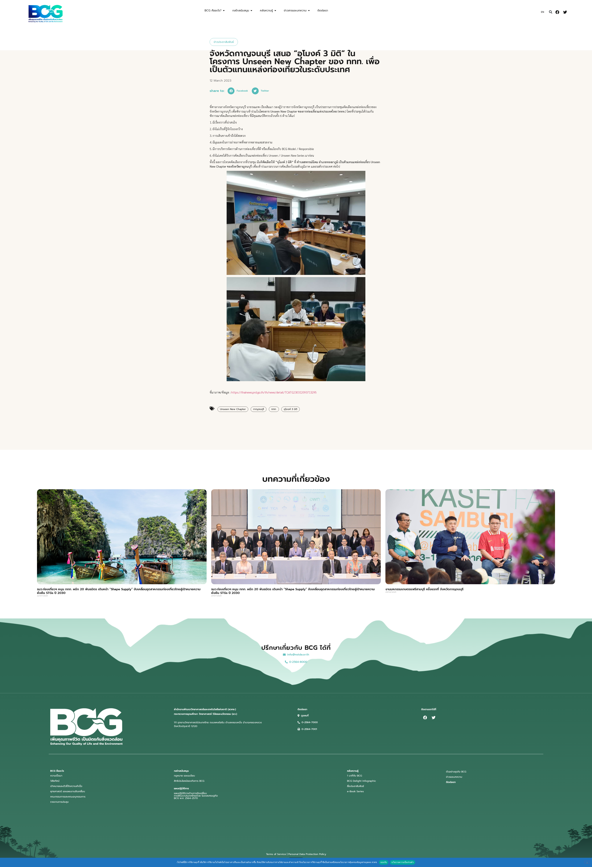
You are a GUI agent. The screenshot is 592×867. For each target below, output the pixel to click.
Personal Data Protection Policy (307, 854)
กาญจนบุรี (258, 409)
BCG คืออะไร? (213, 10)
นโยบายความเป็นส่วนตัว (402, 862)
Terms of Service (276, 854)
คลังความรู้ (266, 10)
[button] (551, 12)
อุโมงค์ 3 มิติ (290, 409)
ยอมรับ (383, 862)
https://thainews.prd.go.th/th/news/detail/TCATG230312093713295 (274, 392)
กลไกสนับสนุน (240, 10)
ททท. (273, 409)
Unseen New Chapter (233, 409)
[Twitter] (565, 12)
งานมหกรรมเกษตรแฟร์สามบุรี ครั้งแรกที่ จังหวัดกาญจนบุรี (424, 589)
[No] (587, 862)
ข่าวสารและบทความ (295, 10)
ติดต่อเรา (322, 10)
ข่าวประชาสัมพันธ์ (224, 42)
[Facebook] (557, 12)
